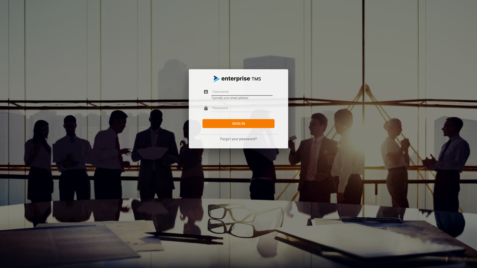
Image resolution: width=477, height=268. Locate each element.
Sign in (238, 124)
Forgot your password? (238, 139)
